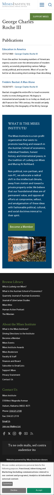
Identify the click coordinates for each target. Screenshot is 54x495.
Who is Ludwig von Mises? (14, 287)
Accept (39, 490)
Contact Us (7, 379)
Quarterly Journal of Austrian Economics (21, 296)
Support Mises (41, 17)
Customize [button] (7, 484)
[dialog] (27, 478)
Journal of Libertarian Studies (16, 300)
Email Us (6, 421)
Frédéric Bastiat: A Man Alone (18, 82)
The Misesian (8, 314)
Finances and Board (11, 361)
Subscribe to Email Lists (13, 366)
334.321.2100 (15, 411)
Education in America (14, 49)
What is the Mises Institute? (15, 329)
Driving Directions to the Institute (18, 334)
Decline (14, 490)
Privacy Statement (11, 375)
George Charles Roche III (26, 54)
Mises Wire (7, 305)
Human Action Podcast (13, 310)
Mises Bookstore (10, 352)
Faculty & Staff (9, 357)
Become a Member (21, 227)
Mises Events (8, 343)
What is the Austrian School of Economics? (22, 291)
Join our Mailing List (11, 426)
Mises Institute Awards (13, 347)
